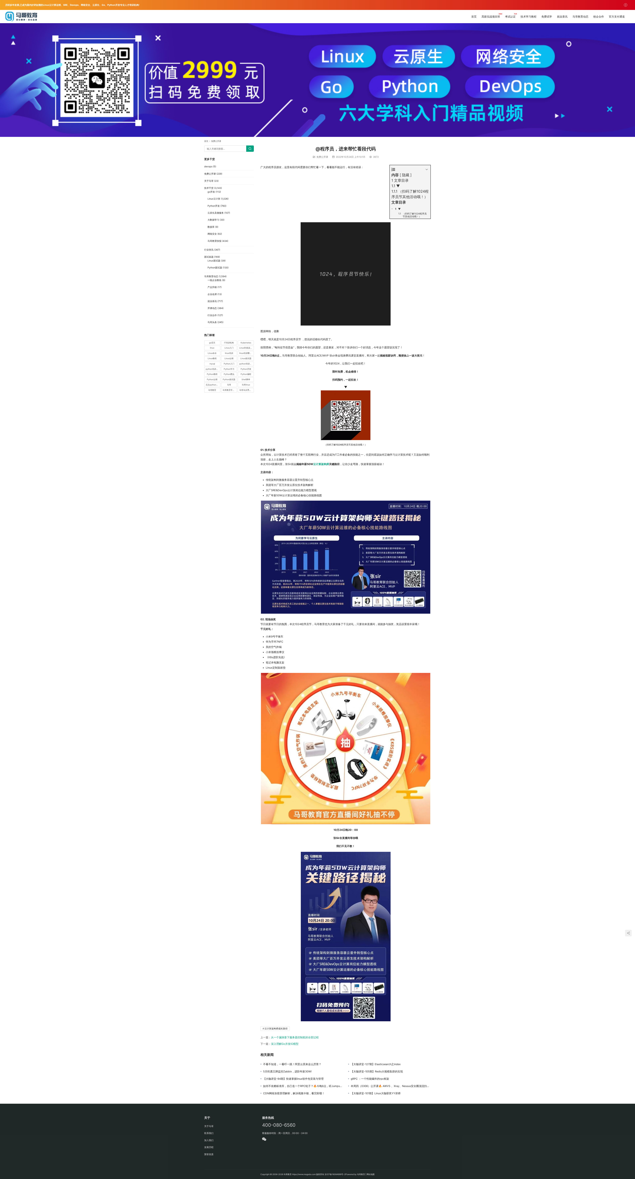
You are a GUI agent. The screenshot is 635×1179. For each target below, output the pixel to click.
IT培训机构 (229, 342)
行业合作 (212, 315)
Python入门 (229, 363)
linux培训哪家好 (246, 353)
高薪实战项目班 (491, 16)
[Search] (250, 148)
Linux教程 (212, 358)
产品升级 (212, 287)
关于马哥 (208, 180)
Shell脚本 (246, 379)
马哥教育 (212, 390)
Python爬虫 (229, 374)
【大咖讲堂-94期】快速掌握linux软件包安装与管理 (293, 1078)
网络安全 (212, 233)
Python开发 (214, 205)
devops (208, 166)
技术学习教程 (528, 16)
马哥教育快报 (214, 240)
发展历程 (208, 1147)
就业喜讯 (562, 16)
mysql (212, 363)
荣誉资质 (208, 1154)
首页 (474, 16)
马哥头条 (212, 322)
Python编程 (246, 374)
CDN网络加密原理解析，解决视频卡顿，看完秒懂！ (294, 1093)
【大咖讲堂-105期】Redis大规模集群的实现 (377, 1071)
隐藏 (405, 175)
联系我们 (208, 1133)
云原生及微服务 (216, 212)
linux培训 (229, 353)
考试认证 (510, 16)
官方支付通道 (617, 16)
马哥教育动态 (580, 16)
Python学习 (229, 369)
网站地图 (371, 1174)
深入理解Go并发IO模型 (284, 1043)
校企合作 (598, 16)
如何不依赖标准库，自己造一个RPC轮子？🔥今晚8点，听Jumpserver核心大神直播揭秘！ (303, 1086)
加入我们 (208, 1140)
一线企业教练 (214, 280)
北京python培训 (213, 384)
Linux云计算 (214, 198)
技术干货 (208, 188)
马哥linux (246, 384)
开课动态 (212, 308)
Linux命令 (212, 353)
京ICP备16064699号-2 (335, 1174)
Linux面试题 (214, 260)
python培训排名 (213, 369)
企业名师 (212, 294)
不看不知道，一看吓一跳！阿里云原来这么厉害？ (292, 1064)
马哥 (229, 384)
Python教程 (212, 374)
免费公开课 (322, 156)
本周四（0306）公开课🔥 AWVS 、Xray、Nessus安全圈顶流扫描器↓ (391, 1086)
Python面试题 (215, 267)
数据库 (211, 226)
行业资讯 (208, 249)
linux (212, 348)
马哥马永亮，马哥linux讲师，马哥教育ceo (246, 390)
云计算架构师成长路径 (276, 1028)
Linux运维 (229, 358)
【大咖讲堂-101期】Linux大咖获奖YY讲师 (376, 1093)
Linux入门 (229, 348)
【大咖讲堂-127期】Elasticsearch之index (376, 1064)
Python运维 (212, 379)
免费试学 (546, 16)
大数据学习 (213, 219)
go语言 (212, 342)
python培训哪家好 (246, 363)
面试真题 (208, 256)
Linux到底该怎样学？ (246, 348)
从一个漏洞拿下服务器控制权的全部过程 (295, 1037)
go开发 (211, 191)
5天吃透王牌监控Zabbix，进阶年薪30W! (287, 1071)
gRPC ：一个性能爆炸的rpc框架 (370, 1078)
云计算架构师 (321, 464)
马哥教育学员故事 (230, 390)
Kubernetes (246, 342)
